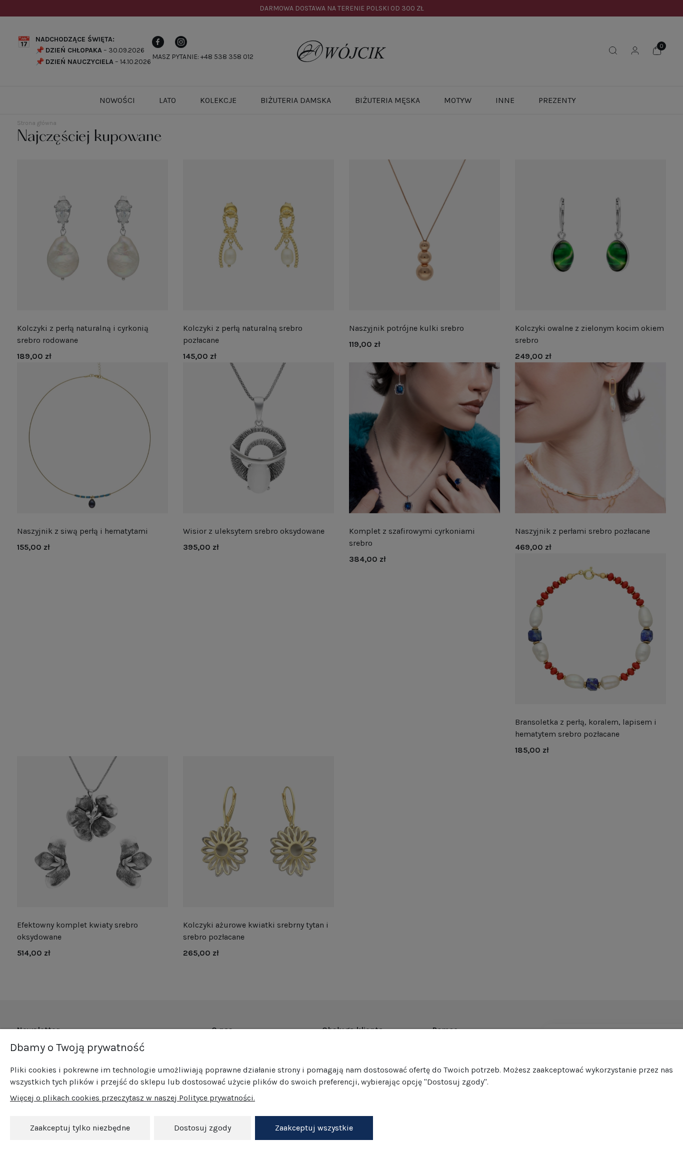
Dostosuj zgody (202, 1128)
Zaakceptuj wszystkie (314, 1128)
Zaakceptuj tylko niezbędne (80, 1128)
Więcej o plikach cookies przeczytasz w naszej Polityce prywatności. (132, 1098)
